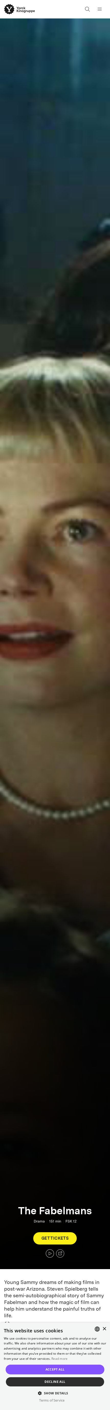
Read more (59, 1358)
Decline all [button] (55, 1382)
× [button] (104, 1329)
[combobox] (97, 1329)
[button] (55, 1393)
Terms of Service (51, 1400)
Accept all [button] (55, 1369)
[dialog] (55, 1366)
